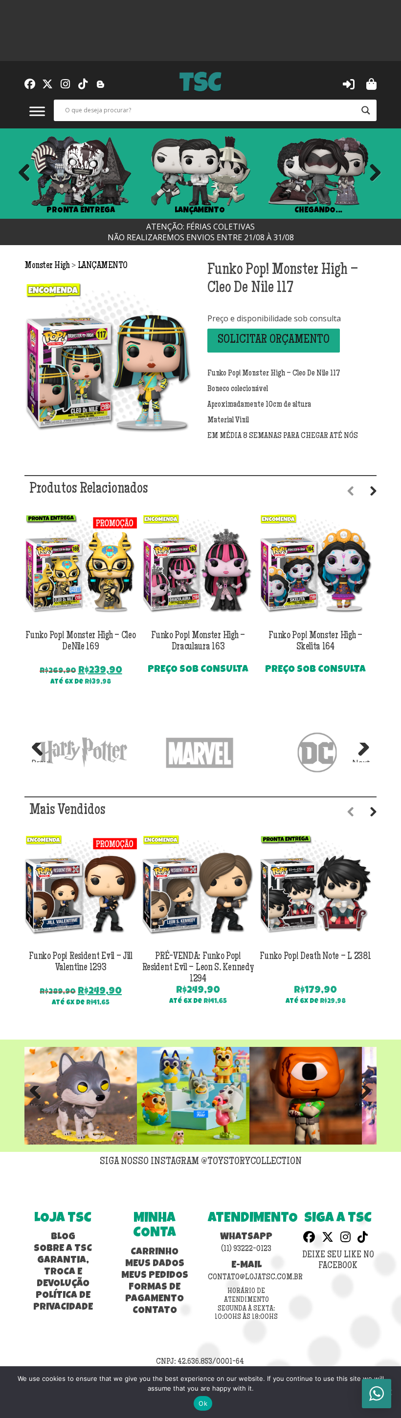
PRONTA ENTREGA (80, 210)
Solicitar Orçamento (274, 340)
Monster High (47, 266)
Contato (155, 1311)
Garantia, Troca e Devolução (63, 1272)
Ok (203, 1403)
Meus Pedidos (154, 1276)
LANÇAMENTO (200, 210)
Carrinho (154, 1252)
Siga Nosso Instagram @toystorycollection (201, 1162)
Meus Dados (154, 1264)
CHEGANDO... (318, 210)
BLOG (63, 1237)
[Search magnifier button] (366, 110)
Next (371, 173)
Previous (24, 173)
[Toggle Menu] (37, 111)
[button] (349, 83)
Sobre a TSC (63, 1249)
